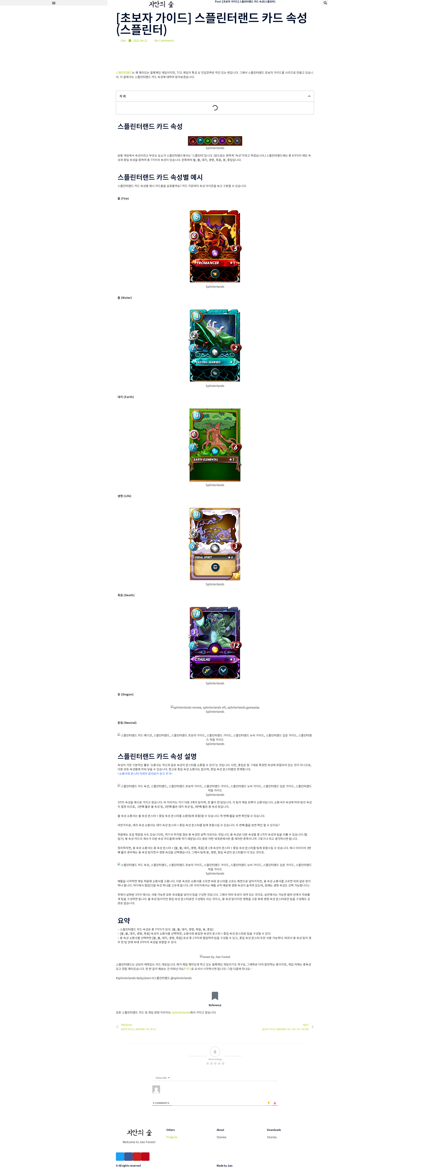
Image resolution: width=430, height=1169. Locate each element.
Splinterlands (181, 1012)
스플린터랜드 (124, 72)
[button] (54, 3)
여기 (188, 969)
